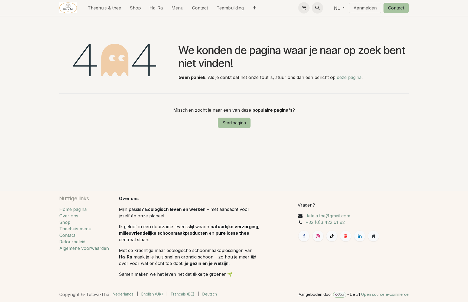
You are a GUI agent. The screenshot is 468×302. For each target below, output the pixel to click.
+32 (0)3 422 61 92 (325, 222)
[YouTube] (345, 236)
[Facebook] (303, 236)
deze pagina (349, 77)
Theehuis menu (75, 228)
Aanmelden (365, 8)
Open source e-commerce (385, 294)
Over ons (68, 215)
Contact (396, 8)
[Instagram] (318, 236)
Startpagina (234, 122)
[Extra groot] (373, 236)
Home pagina (73, 209)
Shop (64, 222)
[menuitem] (104, 7)
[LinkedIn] (359, 236)
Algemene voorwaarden (84, 248)
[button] (317, 8)
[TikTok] (331, 236)
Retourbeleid (72, 241)
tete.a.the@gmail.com (328, 215)
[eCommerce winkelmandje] (304, 8)
